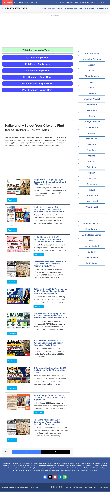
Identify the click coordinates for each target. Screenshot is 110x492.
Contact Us (103, 2)
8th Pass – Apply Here (37, 57)
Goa (92, 82)
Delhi (91, 240)
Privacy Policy (84, 2)
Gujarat (91, 87)
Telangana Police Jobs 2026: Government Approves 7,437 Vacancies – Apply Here (47, 422)
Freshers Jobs (92, 8)
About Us (94, 2)
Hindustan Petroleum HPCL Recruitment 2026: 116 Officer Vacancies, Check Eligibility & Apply (50, 209)
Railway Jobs (72, 8)
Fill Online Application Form (46, 50)
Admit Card (103, 8)
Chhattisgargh (92, 76)
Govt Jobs (51, 8)
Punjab (91, 161)
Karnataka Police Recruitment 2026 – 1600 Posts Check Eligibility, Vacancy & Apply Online (51, 264)
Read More (12, 200)
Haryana (92, 93)
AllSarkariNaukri (34, 487)
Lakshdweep (91, 257)
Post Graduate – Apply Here (37, 90)
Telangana (92, 184)
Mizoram (91, 144)
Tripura (91, 190)
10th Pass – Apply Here (37, 64)
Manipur (92, 133)
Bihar (91, 70)
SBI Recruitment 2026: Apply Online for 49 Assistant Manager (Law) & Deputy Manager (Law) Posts (50, 291)
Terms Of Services (72, 2)
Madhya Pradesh (91, 121)
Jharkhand (92, 104)
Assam (91, 65)
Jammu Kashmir (91, 246)
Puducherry (91, 263)
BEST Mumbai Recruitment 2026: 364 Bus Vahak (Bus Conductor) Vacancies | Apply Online (49, 343)
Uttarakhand (92, 195)
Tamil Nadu (91, 178)
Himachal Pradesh (91, 99)
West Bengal (92, 207)
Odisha (91, 156)
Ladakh (91, 252)
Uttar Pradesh (91, 201)
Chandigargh (91, 229)
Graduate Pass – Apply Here (37, 83)
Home (62, 2)
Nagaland (91, 150)
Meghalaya (91, 139)
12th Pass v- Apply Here (37, 70)
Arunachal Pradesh (91, 59)
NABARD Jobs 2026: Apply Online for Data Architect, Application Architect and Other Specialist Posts (50, 315)
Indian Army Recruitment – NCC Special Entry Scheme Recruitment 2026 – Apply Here (43, 2)
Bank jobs (82, 8)
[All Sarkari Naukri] (14, 8)
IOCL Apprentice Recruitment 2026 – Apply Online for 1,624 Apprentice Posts (51, 370)
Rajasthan (91, 167)
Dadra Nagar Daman (92, 235)
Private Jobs (61, 8)
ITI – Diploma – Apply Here (37, 77)
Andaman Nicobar (91, 223)
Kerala (92, 116)
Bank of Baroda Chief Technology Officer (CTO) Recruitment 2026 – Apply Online (49, 397)
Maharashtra (92, 127)
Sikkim (91, 173)
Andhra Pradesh (91, 53)
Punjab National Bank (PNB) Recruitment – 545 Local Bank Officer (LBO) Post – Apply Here (48, 239)
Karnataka (92, 110)
